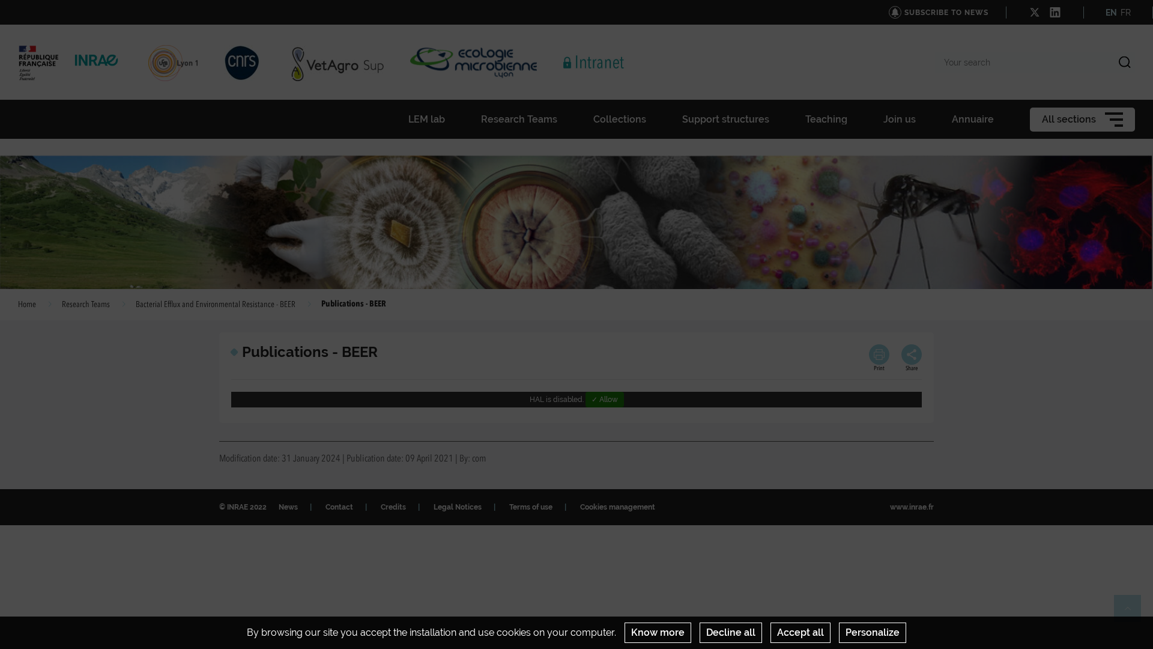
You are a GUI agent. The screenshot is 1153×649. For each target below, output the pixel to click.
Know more (658, 632)
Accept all (800, 632)
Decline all (730, 632)
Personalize (873, 632)
